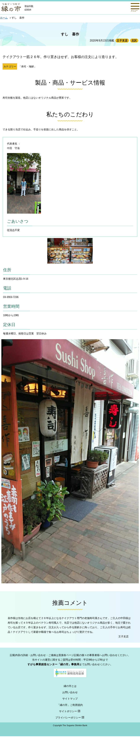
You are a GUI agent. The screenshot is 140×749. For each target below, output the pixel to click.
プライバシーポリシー (68, 717)
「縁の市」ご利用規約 (70, 704)
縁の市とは (70, 686)
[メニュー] (135, 6)
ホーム (4, 17)
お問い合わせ (70, 692)
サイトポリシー (68, 711)
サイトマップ (70, 698)
